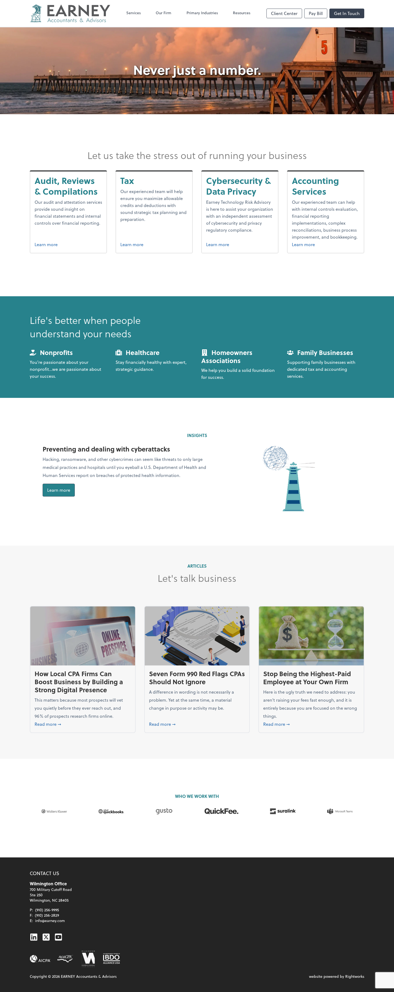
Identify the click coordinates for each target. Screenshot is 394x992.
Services (133, 13)
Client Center (284, 13)
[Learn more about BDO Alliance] (111, 958)
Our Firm (163, 13)
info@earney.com (50, 920)
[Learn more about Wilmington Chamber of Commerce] (87, 958)
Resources (241, 13)
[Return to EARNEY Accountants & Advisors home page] (70, 13)
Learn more (68, 244)
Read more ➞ (83, 724)
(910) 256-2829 (47, 915)
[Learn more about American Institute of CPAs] (40, 959)
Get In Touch (347, 13)
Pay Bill (316, 13)
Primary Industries (202, 13)
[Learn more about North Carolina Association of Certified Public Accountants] (65, 959)
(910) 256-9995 (47, 910)
